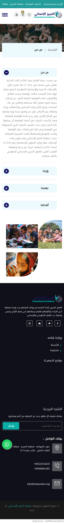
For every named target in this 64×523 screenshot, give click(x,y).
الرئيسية (52, 49)
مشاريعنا (54, 350)
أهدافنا (45, 205)
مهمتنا (45, 188)
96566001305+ (42, 469)
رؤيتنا (46, 171)
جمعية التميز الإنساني (20, 506)
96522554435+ (42, 464)
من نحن (45, 72)
